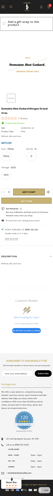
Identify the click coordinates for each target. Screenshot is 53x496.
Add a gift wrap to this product (23, 23)
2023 (6, 174)
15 (6, 220)
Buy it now (26, 201)
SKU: (3, 128)
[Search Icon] (14, 7)
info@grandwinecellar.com (19, 473)
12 (31, 156)
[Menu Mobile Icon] (3, 7)
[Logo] (27, 6)
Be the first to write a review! (26, 330)
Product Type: (7, 131)
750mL (6, 156)
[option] (26, 65)
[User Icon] (41, 6)
